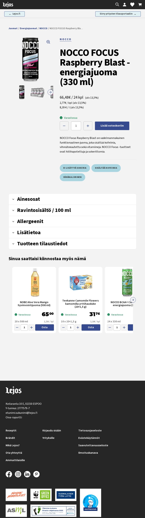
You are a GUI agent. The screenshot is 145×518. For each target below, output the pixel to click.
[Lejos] (13, 391)
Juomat (13, 28)
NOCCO (43, 28)
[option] (22, 92)
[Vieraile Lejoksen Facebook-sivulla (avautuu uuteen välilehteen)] (9, 474)
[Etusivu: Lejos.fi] (8, 4)
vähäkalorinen (72, 177)
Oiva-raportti (14, 417)
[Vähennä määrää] (64, 125)
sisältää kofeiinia (106, 167)
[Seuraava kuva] (50, 92)
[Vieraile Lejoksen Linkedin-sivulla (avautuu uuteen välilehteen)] (27, 474)
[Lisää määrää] (87, 125)
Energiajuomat (28, 28)
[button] (30, 59)
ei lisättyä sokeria (74, 167)
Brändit (10, 438)
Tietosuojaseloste (90, 430)
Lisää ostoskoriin (112, 126)
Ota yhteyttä (14, 453)
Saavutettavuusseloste (93, 445)
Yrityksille (48, 438)
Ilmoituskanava (88, 453)
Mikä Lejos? (13, 445)
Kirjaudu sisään (51, 430)
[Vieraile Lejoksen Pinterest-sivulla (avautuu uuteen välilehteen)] (36, 474)
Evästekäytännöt (89, 438)
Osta (45, 327)
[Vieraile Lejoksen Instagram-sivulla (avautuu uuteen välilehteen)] (18, 474)
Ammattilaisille (15, 460)
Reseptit (11, 430)
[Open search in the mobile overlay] (116, 5)
